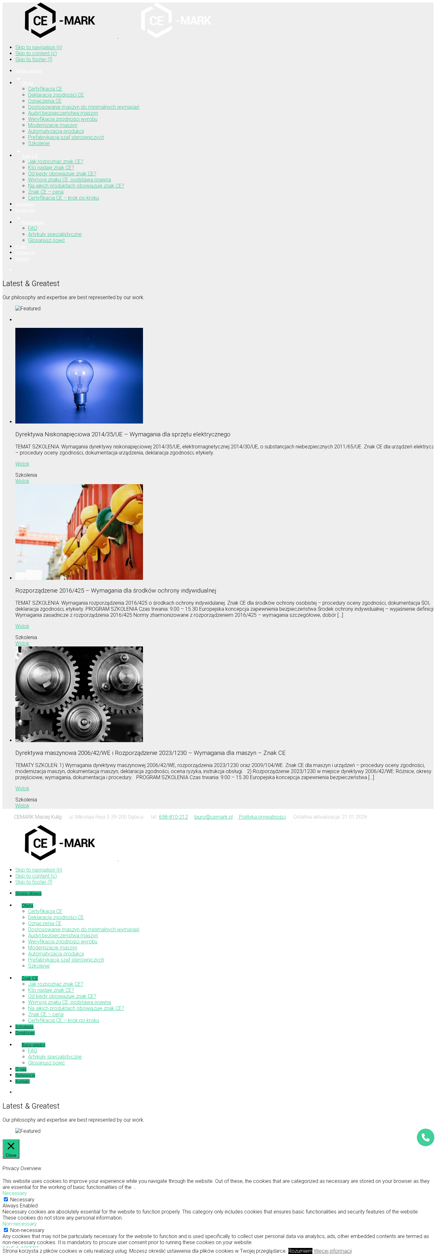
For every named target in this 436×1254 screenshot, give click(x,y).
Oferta (27, 83)
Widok (22, 464)
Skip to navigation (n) (38, 47)
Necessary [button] (15, 1193)
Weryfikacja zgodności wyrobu (62, 119)
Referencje (25, 252)
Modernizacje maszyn (52, 125)
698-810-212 (173, 817)
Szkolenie (39, 143)
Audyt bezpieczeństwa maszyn (63, 113)
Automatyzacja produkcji (56, 131)
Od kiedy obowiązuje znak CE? (62, 174)
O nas (20, 246)
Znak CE (30, 155)
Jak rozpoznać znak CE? (55, 162)
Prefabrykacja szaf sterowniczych (66, 137)
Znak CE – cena (46, 192)
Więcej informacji (333, 1251)
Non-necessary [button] (20, 1224)
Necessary (22, 1200)
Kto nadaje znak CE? (51, 168)
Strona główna (28, 71)
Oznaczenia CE (45, 101)
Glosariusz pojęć (46, 240)
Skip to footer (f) (33, 59)
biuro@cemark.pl (213, 817)
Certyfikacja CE (45, 89)
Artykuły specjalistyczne (55, 234)
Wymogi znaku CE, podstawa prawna (69, 180)
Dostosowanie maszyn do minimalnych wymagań (83, 107)
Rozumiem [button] (300, 1251)
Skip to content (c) (36, 53)
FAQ (32, 228)
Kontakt (22, 258)
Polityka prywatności (262, 817)
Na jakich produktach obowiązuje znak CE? (76, 186)
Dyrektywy (25, 210)
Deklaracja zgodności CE (56, 95)
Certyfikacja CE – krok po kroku (63, 198)
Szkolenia (24, 204)
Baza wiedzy (33, 222)
